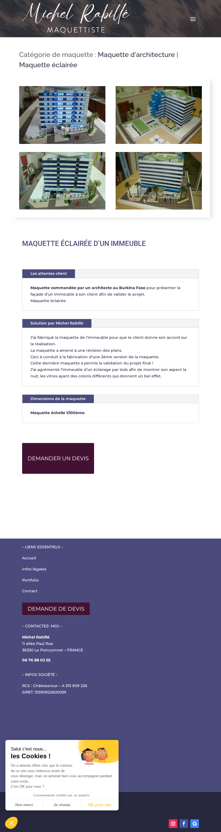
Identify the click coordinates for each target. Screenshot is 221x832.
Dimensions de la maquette (58, 398)
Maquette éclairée (48, 65)
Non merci (24, 805)
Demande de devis (55, 609)
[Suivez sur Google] (194, 823)
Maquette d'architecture (136, 54)
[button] (11, 822)
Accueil (29, 558)
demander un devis (58, 458)
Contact (29, 591)
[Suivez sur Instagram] (173, 823)
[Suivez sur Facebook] (183, 823)
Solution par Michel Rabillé (56, 323)
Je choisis (62, 805)
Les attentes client (48, 273)
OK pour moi (99, 805)
